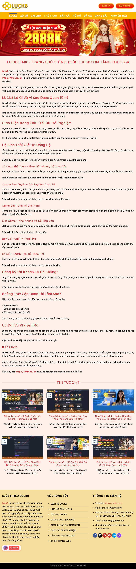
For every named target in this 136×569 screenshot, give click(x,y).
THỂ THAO (50, 15)
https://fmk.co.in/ (113, 503)
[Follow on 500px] (114, 535)
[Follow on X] (100, 535)
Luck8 (5, 503)
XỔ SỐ (24, 15)
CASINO (36, 15)
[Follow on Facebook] (95, 535)
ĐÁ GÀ (88, 15)
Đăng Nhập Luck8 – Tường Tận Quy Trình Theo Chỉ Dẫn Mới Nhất (68, 417)
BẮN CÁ (64, 15)
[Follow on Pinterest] (104, 535)
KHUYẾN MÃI (118, 15)
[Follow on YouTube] (109, 535)
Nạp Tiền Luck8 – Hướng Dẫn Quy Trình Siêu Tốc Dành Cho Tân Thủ (113, 417)
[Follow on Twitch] (119, 535)
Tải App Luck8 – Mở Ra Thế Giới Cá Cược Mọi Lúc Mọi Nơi (68, 463)
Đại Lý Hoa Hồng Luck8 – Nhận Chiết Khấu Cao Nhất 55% (113, 463)
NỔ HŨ (76, 15)
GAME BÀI (101, 15)
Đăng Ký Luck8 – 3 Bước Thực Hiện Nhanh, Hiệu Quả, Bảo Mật (22, 417)
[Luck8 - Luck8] (15, 6)
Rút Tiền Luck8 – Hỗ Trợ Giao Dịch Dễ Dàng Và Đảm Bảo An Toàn (22, 463)
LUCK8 (13, 15)
